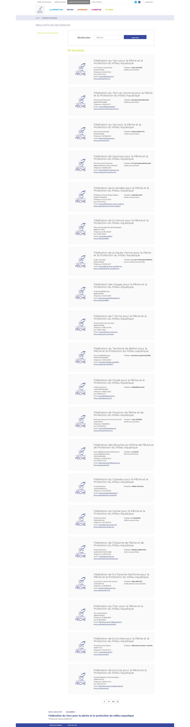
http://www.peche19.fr (101, 654)
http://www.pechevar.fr (101, 140)
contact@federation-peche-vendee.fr (111, 204)
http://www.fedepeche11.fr (103, 398)
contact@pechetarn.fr (106, 76)
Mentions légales (56, 725)
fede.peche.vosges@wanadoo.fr (109, 298)
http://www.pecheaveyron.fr (103, 431)
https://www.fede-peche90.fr (103, 364)
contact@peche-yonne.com (108, 332)
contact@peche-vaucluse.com (109, 170)
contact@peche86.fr (105, 236)
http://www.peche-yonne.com (104, 334)
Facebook (104, 701)
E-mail (113, 701)
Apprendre (82, 10)
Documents (70, 712)
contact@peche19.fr (105, 652)
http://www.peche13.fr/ (101, 465)
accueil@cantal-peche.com (108, 525)
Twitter (109, 701)
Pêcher (70, 10)
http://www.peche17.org (102, 590)
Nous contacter (55, 712)
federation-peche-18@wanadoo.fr (110, 622)
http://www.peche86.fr (101, 238)
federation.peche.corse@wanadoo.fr (111, 686)
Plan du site (72, 725)
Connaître (96, 10)
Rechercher (84, 37)
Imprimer (117, 701)
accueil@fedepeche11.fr (107, 396)
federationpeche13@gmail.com (109, 463)
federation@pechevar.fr (107, 138)
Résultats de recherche (48, 33)
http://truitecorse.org (101, 688)
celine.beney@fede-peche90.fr (109, 362)
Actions (109, 10)
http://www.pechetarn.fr (102, 79)
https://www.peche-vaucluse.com (105, 172)
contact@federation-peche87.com (110, 266)
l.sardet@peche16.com (106, 556)
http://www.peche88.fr (101, 300)
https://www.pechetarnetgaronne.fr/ (106, 109)
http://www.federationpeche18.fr (105, 624)
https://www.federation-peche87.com (106, 269)
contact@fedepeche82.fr (107, 107)
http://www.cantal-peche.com (104, 527)
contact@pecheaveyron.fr (107, 428)
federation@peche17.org (107, 588)
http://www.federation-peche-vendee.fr (107, 206)
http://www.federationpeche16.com (106, 559)
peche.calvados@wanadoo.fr (108, 493)
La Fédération (56, 10)
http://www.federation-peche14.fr (105, 495)
